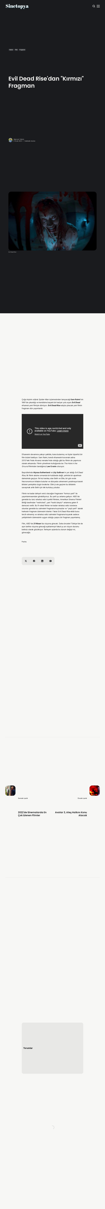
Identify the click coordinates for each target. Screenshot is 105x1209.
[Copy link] (50, 561)
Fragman (22, 50)
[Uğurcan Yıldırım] (10, 140)
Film (16, 50)
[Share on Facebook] (34, 561)
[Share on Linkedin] (42, 561)
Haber (11, 50)
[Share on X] (26, 561)
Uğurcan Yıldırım (19, 139)
